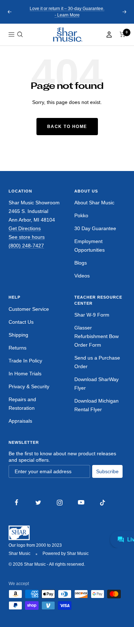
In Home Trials (25, 373)
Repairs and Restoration (22, 403)
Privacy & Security (29, 386)
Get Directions (25, 228)
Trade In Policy (25, 361)
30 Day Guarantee (95, 228)
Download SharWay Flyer (96, 383)
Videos (82, 276)
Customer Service (29, 309)
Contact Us (21, 322)
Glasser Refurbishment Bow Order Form (96, 336)
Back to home (67, 126)
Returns (17, 348)
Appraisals (20, 421)
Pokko (81, 215)
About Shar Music (94, 202)
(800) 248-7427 (26, 245)
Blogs (80, 263)
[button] (20, 34)
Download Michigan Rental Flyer (96, 405)
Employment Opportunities (89, 245)
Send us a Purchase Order (97, 362)
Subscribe (107, 471)
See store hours (27, 237)
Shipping (18, 335)
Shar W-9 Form (91, 315)
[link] (67, 34)
